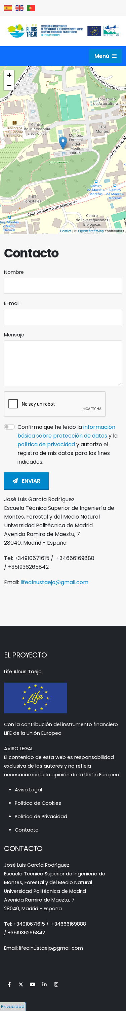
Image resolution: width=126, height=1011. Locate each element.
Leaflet (65, 230)
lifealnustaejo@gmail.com (54, 582)
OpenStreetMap (91, 230)
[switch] (9, 427)
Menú (102, 56)
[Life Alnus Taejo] (63, 30)
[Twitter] (21, 985)
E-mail (11, 303)
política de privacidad (46, 444)
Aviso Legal (28, 789)
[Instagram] (56, 985)
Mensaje (14, 334)
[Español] (8, 7)
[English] (19, 7)
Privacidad (13, 1006)
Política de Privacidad (41, 816)
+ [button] (9, 75)
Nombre (14, 272)
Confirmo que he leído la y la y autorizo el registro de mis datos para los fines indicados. (67, 444)
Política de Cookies (38, 803)
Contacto (27, 830)
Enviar (30, 481)
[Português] (31, 7)
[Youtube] (33, 985)
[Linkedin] (44, 985)
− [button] (9, 85)
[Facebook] (9, 985)
